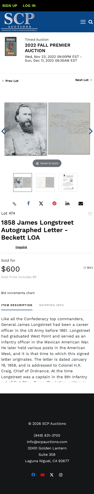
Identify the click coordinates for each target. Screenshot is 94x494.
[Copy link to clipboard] (14, 203)
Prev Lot (11, 81)
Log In (29, 5)
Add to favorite (90, 213)
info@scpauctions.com (47, 442)
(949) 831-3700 (47, 435)
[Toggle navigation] (83, 22)
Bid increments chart (18, 293)
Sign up (9, 5)
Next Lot (82, 80)
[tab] (16, 307)
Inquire (21, 247)
